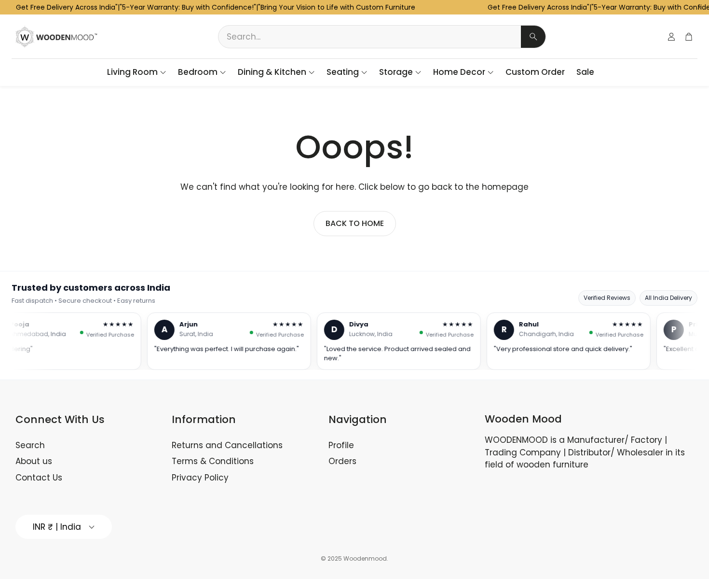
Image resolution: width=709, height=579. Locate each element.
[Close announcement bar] (699, 7)
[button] (381, 37)
